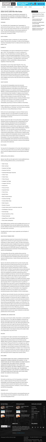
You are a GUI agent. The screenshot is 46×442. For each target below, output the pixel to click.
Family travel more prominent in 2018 (38, 17)
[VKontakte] (43, 427)
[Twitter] (41, 1)
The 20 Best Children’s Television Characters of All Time (38, 26)
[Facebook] (38, 1)
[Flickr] (38, 427)
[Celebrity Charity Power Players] (3, 407)
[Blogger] (33, 427)
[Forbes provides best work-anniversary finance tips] (3, 416)
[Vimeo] (42, 1)
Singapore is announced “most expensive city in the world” (38, 29)
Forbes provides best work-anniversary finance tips (37, 20)
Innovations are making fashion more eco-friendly (38, 23)
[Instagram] (39, 1)
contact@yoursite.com (21, 432)
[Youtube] (44, 1)
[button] (43, 7)
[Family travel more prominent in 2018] (3, 411)
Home (2, 9)
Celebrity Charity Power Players (38, 14)
